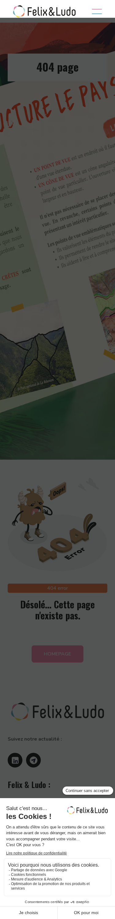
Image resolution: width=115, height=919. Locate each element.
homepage (57, 654)
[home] (43, 11)
